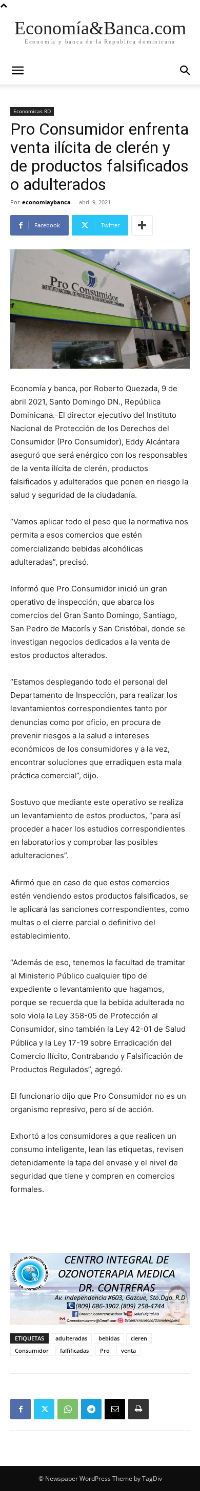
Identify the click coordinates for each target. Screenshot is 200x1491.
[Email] (115, 1409)
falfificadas (74, 1350)
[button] (185, 70)
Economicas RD (32, 111)
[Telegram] (91, 1409)
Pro (105, 1350)
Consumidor (32, 1350)
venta (128, 1350)
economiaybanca (46, 202)
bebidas (108, 1338)
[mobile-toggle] (17, 70)
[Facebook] (20, 1409)
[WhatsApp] (67, 1409)
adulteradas (71, 1338)
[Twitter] (44, 1409)
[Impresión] (138, 1409)
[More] (142, 225)
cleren (139, 1338)
